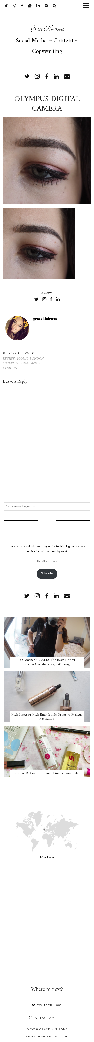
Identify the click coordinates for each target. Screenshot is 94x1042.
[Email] (67, 77)
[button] (87, 6)
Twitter (49, 1005)
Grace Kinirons (47, 28)
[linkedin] (56, 77)
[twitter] (6, 6)
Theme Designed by (47, 1036)
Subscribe (47, 573)
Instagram (49, 1017)
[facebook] (22, 6)
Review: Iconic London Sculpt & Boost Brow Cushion (23, 360)
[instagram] (14, 6)
